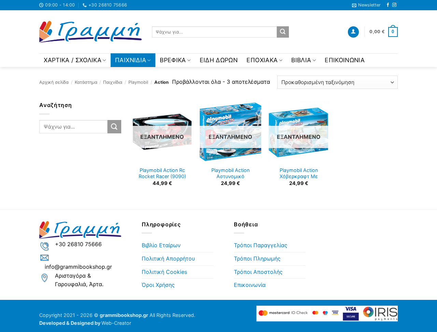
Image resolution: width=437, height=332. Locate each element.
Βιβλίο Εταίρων (161, 245)
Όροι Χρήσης (158, 284)
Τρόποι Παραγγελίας (260, 245)
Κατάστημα (86, 82)
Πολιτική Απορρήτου (168, 258)
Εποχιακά (262, 60)
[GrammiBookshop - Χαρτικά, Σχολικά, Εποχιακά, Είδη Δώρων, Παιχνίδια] (90, 32)
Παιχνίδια (130, 60)
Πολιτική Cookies (164, 271)
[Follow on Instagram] (394, 5)
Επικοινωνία (345, 60)
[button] (366, 5)
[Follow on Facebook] (388, 5)
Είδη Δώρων (219, 60)
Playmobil (138, 82)
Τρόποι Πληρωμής (257, 258)
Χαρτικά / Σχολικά (72, 60)
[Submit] (282, 32)
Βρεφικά (173, 60)
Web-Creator (116, 323)
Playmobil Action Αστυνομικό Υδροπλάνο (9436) (230, 176)
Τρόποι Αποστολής (258, 271)
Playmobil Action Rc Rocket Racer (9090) (162, 173)
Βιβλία (301, 60)
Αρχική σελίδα (54, 82)
